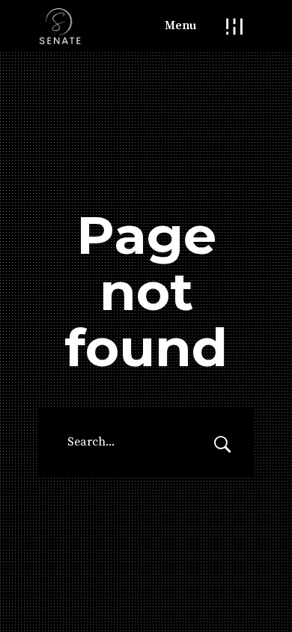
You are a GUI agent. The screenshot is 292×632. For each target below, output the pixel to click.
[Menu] (234, 25)
